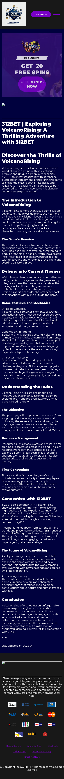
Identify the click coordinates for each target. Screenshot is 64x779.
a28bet (27, 262)
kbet (5, 637)
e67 (35, 191)
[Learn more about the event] (32, 110)
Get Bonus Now (32, 84)
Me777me (54, 430)
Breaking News (32, 757)
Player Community (41, 751)
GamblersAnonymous (42, 692)
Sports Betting (34, 746)
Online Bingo (19, 751)
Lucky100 (18, 522)
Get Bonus (41, 14)
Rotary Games (13, 746)
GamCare (19, 692)
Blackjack (53, 746)
